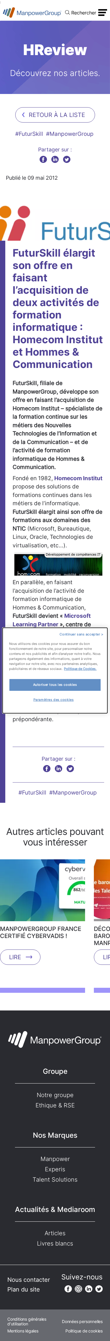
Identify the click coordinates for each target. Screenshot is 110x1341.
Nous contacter (28, 1279)
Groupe (55, 1071)
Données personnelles (82, 1321)
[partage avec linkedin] (55, 159)
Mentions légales (22, 1331)
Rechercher (83, 12)
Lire (15, 957)
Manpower (55, 1158)
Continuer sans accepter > (81, 634)
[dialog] (55, 670)
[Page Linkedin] (88, 1288)
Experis (55, 1169)
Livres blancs (55, 1243)
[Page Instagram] (78, 1288)
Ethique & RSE (55, 1105)
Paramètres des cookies (53, 700)
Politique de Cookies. (80, 669)
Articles (55, 1233)
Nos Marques (55, 1135)
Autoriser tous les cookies (55, 685)
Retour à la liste (57, 114)
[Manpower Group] (32, 12)
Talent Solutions (55, 1179)
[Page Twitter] (99, 1288)
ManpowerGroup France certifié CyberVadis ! (40, 932)
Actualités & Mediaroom (55, 1209)
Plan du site (23, 1289)
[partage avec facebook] (43, 159)
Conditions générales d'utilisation (26, 1321)
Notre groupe (55, 1095)
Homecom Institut (78, 478)
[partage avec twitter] (66, 159)
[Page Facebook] (68, 1288)
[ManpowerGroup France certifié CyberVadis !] (42, 892)
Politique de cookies (84, 1331)
